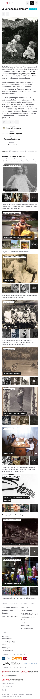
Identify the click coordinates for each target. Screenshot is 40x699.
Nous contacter (27, 628)
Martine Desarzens (13, 128)
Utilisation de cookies (10, 616)
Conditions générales (10, 607)
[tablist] (20, 151)
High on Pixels (18, 696)
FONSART (13, 694)
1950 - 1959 (12, 144)
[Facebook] (3, 690)
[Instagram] (6, 690)
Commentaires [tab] (19, 151)
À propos (24, 607)
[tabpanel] (20, 377)
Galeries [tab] (6, 151)
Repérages (6, 647)
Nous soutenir (7, 651)
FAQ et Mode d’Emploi (29, 614)
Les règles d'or (26, 611)
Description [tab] (32, 151)
